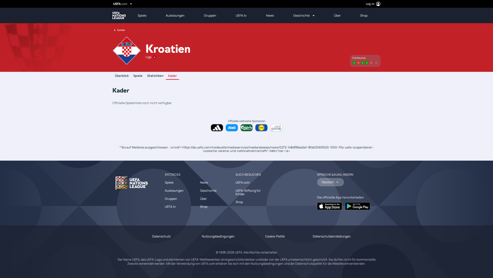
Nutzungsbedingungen (218, 236)
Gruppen (171, 199)
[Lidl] (261, 127)
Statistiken (155, 76)
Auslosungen (174, 190)
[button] (304, 15)
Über (203, 199)
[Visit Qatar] (276, 127)
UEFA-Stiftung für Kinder (248, 192)
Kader (172, 76)
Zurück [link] (121, 30)
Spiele (138, 76)
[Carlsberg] (246, 127)
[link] (142, 15)
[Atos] (232, 127)
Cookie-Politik (275, 236)
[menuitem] (147, 15)
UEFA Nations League (119, 15)
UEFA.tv (170, 206)
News (204, 182)
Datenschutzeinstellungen (332, 236)
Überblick (122, 76)
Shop (203, 206)
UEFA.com (243, 182)
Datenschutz (161, 236)
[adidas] (217, 127)
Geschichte (208, 190)
